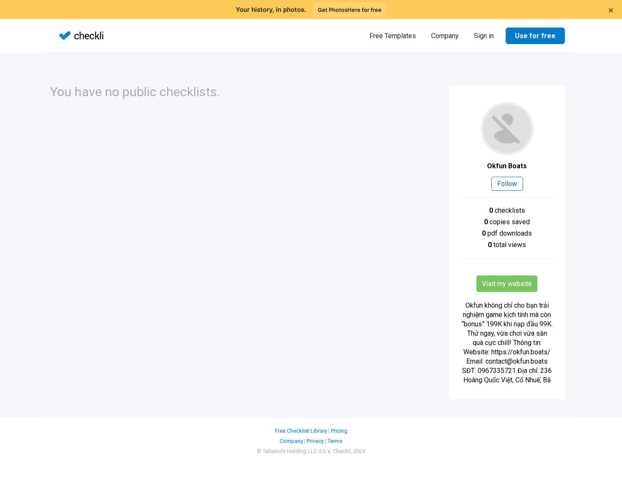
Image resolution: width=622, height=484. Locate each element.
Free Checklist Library (301, 431)
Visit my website (507, 284)
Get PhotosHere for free (350, 9)
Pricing (339, 431)
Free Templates (392, 36)
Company (445, 36)
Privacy (315, 441)
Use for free (535, 36)
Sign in (484, 36)
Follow (507, 184)
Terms (335, 441)
